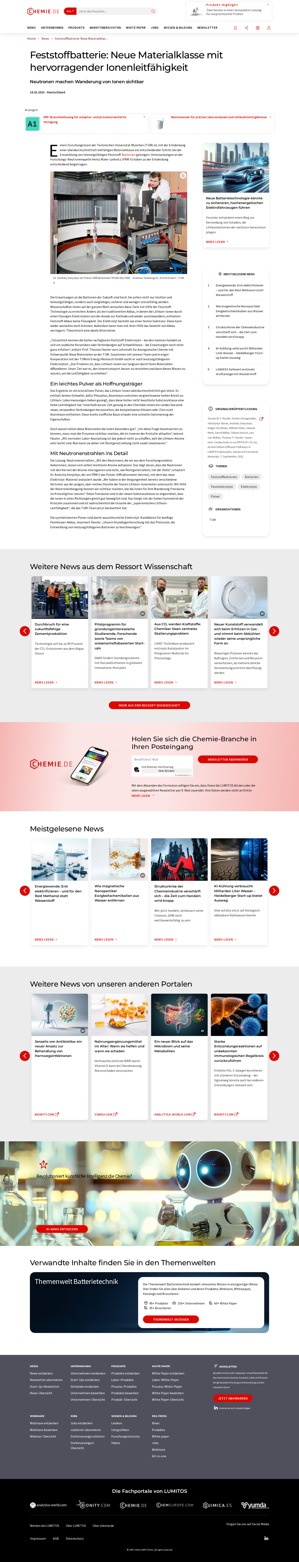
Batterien (128, 155)
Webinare (158, 1449)
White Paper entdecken (168, 1373)
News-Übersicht (41, 1393)
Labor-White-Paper (165, 1380)
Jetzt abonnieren (233, 1398)
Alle (69, 11)
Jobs (155, 1443)
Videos (115, 1443)
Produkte (158, 1430)
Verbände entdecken (85, 1386)
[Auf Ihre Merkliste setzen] (235, 28)
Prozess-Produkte (124, 1386)
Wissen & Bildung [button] (178, 27)
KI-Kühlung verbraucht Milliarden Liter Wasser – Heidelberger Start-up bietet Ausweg (240, 353)
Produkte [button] (76, 27)
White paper (160, 1436)
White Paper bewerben (167, 1393)
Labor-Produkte (122, 1380)
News (155, 1423)
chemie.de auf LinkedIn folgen (234, 1408)
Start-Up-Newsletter (44, 1386)
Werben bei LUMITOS (44, 1526)
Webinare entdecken (44, 1423)
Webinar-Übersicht (43, 1436)
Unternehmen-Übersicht (88, 1399)
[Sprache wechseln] (258, 28)
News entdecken (41, 1373)
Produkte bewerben (125, 1393)
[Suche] (153, 11)
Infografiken (120, 1430)
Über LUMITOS (76, 1526)
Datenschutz (75, 1538)
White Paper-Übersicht (168, 1399)
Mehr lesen (141, 796)
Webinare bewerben (44, 1430)
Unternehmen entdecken (88, 1373)
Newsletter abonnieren (228, 759)
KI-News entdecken (62, 1229)
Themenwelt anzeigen (171, 1319)
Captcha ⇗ (183, 775)
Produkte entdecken (125, 1373)
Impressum (38, 1538)
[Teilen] (246, 28)
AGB (56, 1538)
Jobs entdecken (82, 1423)
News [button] (31, 27)
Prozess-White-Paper (167, 1386)
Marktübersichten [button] (105, 27)
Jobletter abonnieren (86, 1430)
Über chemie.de (103, 1526)
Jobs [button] (155, 27)
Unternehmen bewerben (88, 1393)
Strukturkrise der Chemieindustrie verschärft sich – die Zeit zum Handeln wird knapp (240, 332)
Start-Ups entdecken (85, 1380)
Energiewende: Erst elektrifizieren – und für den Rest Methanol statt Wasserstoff (240, 290)
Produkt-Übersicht (124, 1399)
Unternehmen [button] (52, 27)
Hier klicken (167, 771)
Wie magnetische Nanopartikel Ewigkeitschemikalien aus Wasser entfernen (239, 311)
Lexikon (116, 1423)
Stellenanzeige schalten (88, 1436)
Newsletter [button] (207, 27)
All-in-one (159, 1456)
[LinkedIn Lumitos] (266, 1538)
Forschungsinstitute (125, 1436)
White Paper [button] (136, 27)
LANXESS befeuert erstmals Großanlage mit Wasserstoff (236, 371)
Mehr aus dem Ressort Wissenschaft (149, 705)
